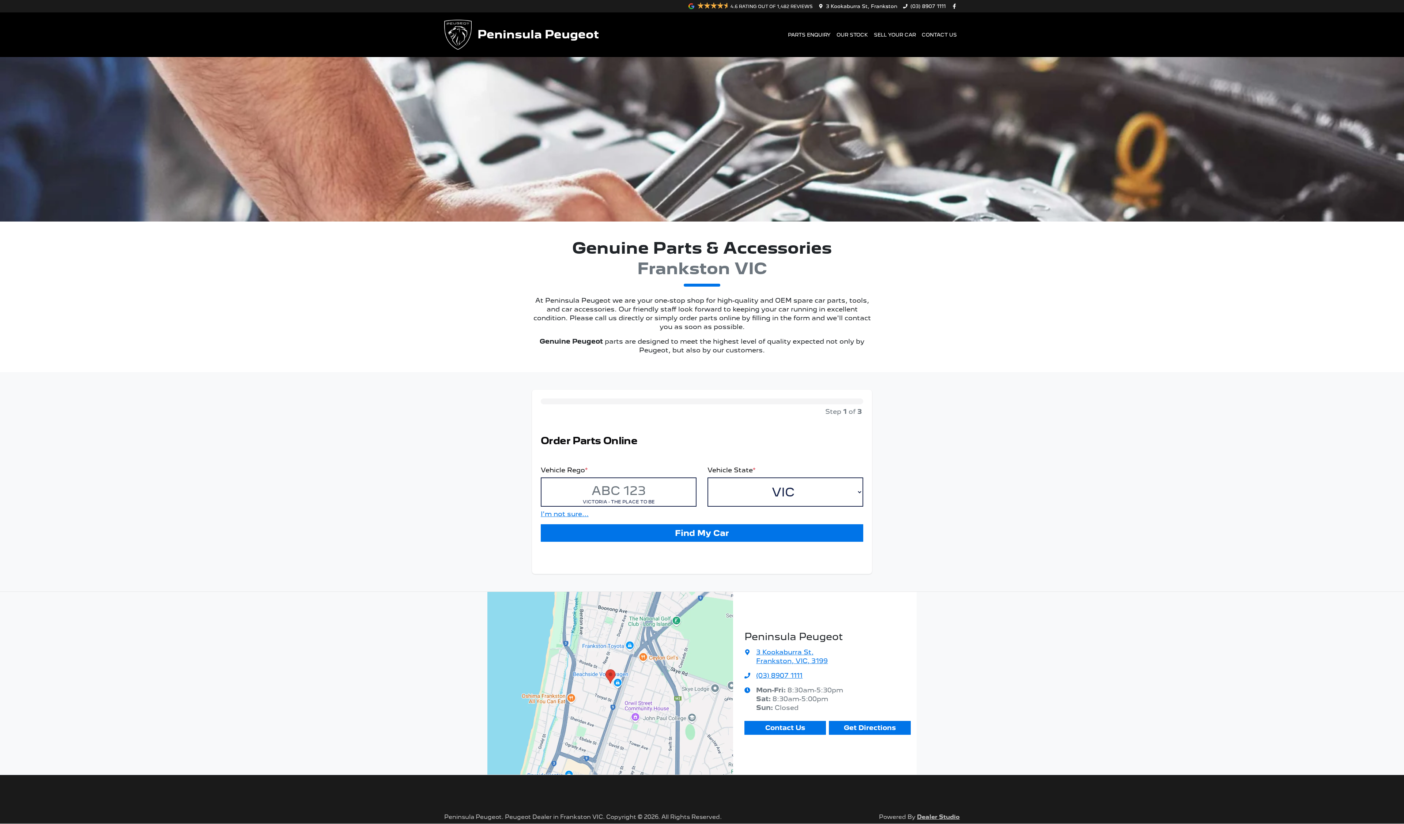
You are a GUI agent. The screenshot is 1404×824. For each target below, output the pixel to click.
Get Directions (870, 728)
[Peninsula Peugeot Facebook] (956, 6)
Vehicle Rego (564, 470)
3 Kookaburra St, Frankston (861, 6)
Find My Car (702, 533)
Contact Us (939, 35)
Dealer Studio (938, 816)
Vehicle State (731, 470)
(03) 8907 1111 (928, 6)
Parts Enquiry (809, 35)
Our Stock (852, 35)
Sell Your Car (895, 35)
